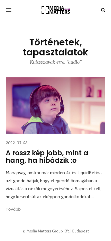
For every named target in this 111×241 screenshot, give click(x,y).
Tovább (13, 209)
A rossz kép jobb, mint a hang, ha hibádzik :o (47, 156)
